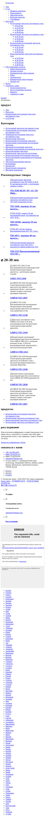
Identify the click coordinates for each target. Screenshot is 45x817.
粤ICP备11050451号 (9, 485)
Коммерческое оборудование (21, 79)
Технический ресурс (18, 88)
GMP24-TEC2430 (19, 369)
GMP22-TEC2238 (19, 315)
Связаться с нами (12, 86)
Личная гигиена (16, 71)
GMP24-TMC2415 (19, 352)
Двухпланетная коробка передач (18, 162)
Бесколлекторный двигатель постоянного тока (24, 420)
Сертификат (15, 19)
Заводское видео (16, 15)
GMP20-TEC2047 (19, 298)
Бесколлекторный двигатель (17, 151)
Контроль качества (17, 17)
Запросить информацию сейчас (13, 442)
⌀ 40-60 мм (19, 32)
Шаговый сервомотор (14, 170)
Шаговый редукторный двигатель (19, 147)
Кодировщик (11, 164)
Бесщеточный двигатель (15, 139)
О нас (8, 9)
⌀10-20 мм (19, 26)
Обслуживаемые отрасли (15, 67)
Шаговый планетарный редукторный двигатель (24, 149)
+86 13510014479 (12, 452)
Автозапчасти (15, 77)
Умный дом (14, 81)
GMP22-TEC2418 (19, 332)
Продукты (10, 21)
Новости (13, 92)
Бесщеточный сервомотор (16, 168)
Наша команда (15, 13)
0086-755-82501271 (13, 454)
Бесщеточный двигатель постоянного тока (27, 34)
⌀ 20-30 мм (19, 28)
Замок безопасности (18, 69)
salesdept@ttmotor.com (14, 459)
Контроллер (10, 166)
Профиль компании (18, 11)
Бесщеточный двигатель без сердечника (21, 153)
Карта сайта (5, 481)
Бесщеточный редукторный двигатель (21, 141)
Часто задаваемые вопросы (20, 90)
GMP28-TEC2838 (19, 384)
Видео (8, 84)
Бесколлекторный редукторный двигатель (22, 155)
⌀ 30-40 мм (19, 30)
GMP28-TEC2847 (19, 404)
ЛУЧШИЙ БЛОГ (18, 481)
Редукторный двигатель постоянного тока (27, 23)
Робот (12, 75)
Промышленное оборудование (22, 73)
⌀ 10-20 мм (19, 58)
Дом (7, 7)
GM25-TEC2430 (18, 278)
